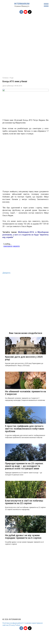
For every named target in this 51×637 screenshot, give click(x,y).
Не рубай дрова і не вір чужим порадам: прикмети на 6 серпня (23, 536)
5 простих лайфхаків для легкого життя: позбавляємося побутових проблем (24, 429)
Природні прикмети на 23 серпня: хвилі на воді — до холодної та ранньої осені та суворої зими (24, 466)
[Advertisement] (25, 43)
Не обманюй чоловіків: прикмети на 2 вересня (25, 392)
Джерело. (6, 273)
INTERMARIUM (21, 3)
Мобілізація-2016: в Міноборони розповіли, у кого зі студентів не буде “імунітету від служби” (25, 234)
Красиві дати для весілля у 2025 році (24, 358)
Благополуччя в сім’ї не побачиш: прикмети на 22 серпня (24, 502)
